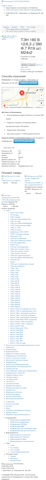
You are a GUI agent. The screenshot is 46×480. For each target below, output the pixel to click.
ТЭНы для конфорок (17, 266)
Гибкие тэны (14, 245)
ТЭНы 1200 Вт (15, 289)
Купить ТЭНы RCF (16, 332)
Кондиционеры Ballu (17, 426)
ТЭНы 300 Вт (14, 281)
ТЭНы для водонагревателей (20, 219)
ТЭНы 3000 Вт (15, 307)
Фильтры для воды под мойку (16, 388)
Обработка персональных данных (18, 414)
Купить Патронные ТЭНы (19, 328)
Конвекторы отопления (14, 392)
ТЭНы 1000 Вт (15, 287)
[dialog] (26, 69)
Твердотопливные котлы (14, 375)
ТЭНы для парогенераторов (20, 255)
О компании (10, 402)
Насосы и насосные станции (16, 358)
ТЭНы (22, 27)
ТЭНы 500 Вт (14, 283)
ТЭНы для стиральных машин (20, 240)
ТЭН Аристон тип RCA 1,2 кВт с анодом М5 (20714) (34, 184)
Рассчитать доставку (24, 141)
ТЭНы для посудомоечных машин (22, 264)
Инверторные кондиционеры (20, 420)
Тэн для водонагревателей (19, 452)
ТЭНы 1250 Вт (15, 292)
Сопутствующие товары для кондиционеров (21, 371)
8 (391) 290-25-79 (25, 10)
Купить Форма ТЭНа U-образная (21, 321)
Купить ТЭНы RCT (16, 334)
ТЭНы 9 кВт (14, 277)
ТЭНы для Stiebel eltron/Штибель (21, 257)
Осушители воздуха (13, 394)
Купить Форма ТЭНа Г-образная (21, 324)
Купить (5, 183)
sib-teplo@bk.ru (37, 10)
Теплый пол (10, 381)
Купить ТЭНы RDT (16, 336)
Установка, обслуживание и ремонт (18, 410)
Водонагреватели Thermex (19, 437)
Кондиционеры (11, 349)
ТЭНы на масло (15, 230)
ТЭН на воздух (15, 217)
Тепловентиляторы (12, 383)
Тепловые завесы (12, 377)
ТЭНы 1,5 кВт (15, 270)
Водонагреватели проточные (20, 435)
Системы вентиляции (13, 396)
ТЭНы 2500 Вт (15, 304)
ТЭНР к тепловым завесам (19, 234)
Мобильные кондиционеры (19, 422)
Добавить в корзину (28, 65)
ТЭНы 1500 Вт (15, 294)
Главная (6, 27)
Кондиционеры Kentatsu (18, 424)
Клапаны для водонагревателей (17, 364)
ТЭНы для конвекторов (18, 238)
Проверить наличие (28, 83)
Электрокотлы (11, 390)
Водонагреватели (12, 351)
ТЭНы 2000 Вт (15, 300)
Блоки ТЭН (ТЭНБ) (16, 213)
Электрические (15, 460)
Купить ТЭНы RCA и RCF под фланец (23, 319)
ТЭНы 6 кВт (14, 274)
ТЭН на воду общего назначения (17, 29)
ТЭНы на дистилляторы (18, 253)
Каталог (14, 27)
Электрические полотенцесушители (18, 366)
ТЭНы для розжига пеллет (19, 251)
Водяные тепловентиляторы (16, 353)
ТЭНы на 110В (15, 227)
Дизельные (14, 458)
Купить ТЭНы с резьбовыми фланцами (24, 317)
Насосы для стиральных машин (17, 360)
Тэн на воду (31, 27)
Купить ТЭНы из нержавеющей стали (23, 311)
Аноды (12, 262)
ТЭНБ (12, 445)
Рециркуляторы (11, 362)
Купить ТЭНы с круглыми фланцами (23, 315)
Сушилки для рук (12, 368)
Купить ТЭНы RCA (16, 330)
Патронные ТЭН (16, 236)
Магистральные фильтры (15, 398)
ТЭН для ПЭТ (15, 260)
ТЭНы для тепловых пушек (19, 249)
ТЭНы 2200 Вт (15, 302)
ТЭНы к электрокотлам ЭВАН (20, 225)
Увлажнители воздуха (13, 386)
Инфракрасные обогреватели (16, 356)
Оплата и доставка (12, 404)
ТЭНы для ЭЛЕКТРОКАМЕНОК (21, 223)
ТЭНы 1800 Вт (15, 298)
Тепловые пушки (12, 379)
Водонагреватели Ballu (18, 439)
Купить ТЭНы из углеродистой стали (23, 309)
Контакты (9, 406)
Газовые (13, 456)
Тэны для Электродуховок (19, 247)
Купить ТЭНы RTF (16, 341)
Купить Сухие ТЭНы (17, 326)
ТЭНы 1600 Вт (15, 296)
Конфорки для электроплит (15, 373)
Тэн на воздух (15, 450)
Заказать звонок (11, 412)
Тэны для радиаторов (17, 242)
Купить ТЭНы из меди (17, 343)
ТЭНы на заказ (15, 221)
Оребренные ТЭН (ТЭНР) (19, 232)
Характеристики (8, 148)
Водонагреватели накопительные (22, 441)
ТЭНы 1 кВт (14, 268)
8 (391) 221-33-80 (12, 10)
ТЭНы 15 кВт (14, 279)
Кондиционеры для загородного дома (23, 428)
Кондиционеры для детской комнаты (23, 430)
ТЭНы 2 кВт (14, 272)
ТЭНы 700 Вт (14, 285)
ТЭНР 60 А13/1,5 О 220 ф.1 (11, 180)
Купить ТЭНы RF (16, 339)
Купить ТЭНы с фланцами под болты (23, 313)
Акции (8, 408)
